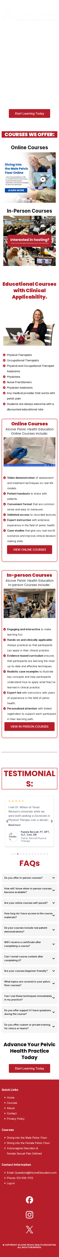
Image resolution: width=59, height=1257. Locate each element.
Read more (14, 825)
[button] (54, 32)
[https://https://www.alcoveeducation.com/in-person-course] (29, 241)
